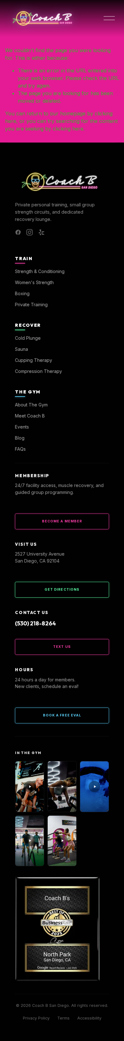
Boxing (22, 293)
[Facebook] (18, 232)
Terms (63, 1018)
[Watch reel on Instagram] (29, 841)
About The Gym (31, 404)
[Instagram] (29, 232)
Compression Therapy (38, 371)
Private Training (31, 304)
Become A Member (62, 521)
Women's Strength (34, 282)
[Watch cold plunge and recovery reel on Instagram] (94, 786)
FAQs (20, 449)
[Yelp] (41, 232)
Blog (19, 438)
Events (22, 426)
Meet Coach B (30, 415)
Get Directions (62, 589)
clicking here (68, 128)
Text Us (62, 647)
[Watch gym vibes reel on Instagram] (29, 786)
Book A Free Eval (62, 715)
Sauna (21, 349)
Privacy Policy (36, 1018)
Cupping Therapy (33, 360)
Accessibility (89, 1018)
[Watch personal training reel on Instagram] (62, 786)
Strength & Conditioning (40, 271)
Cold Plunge (28, 338)
